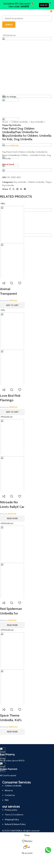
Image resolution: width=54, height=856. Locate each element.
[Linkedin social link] (21, 189)
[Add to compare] (4, 283)
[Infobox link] (25, 755)
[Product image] (12, 260)
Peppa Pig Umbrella (11, 125)
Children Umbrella (19, 121)
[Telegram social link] (25, 189)
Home (5, 121)
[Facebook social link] (10, 189)
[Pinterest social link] (17, 189)
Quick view (11, 283)
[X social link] (13, 189)
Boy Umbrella (37, 121)
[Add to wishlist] (19, 283)
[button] (12, 305)
